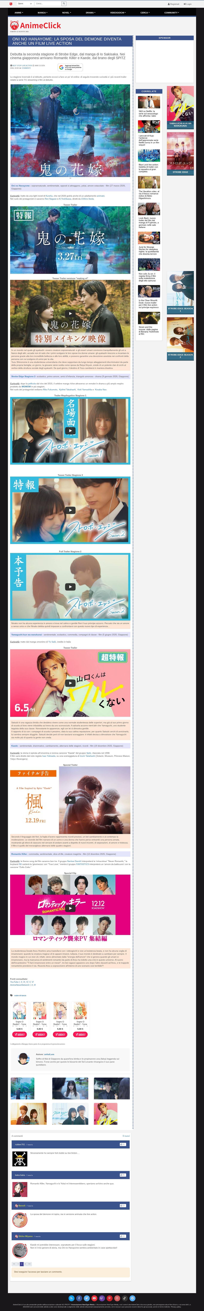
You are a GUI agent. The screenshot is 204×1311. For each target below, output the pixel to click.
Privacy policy (176, 1307)
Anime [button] (18, 12)
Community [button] (170, 12)
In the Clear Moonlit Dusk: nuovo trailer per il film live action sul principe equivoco (149, 303)
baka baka (20, 1175)
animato (101, 196)
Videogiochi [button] (117, 12)
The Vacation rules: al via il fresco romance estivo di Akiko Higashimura (149, 194)
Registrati (174, 4)
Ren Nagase (51, 199)
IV (27, 982)
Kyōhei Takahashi (67, 389)
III (24, 982)
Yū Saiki (52, 642)
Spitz (88, 753)
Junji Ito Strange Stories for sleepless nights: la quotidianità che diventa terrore (149, 250)
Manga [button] (42, 12)
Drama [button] (90, 12)
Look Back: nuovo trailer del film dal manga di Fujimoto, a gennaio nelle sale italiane (149, 222)
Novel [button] (65, 12)
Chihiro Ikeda (87, 199)
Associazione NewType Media (83, 1304)
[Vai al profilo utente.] (24, 1058)
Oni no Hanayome (20, 185)
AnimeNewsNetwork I (20, 985)
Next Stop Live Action (22, 65)
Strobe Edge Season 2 (180, 356)
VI (33, 982)
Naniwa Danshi (74, 861)
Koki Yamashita (85, 389)
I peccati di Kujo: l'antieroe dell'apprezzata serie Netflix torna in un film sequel (149, 140)
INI (20, 864)
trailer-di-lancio (20, 995)
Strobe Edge (180, 172)
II (21, 982)
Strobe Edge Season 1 (180, 309)
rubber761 (20, 1144)
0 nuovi (126, 1136)
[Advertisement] (133, 26)
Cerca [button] (144, 12)
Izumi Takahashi (87, 756)
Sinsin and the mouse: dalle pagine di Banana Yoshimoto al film (149, 330)
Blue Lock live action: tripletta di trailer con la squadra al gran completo (149, 168)
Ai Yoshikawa (65, 199)
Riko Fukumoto (50, 389)
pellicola (32, 383)
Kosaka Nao (100, 389)
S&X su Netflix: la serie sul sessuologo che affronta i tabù (148, 113)
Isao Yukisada (48, 756)
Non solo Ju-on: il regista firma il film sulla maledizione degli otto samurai (147, 277)
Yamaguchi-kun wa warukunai (180, 124)
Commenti (26, 68)
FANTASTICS (82, 864)
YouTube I (15, 982)
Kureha (49, 196)
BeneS (22, 1205)
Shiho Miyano (26, 1236)
